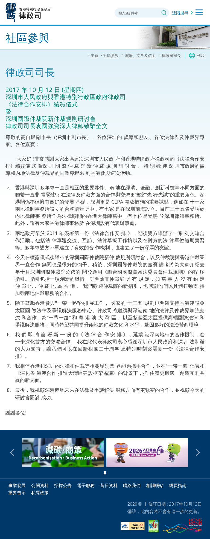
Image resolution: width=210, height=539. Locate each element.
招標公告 (63, 485)
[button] (13, 452)
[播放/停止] (105, 473)
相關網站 (155, 485)
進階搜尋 (180, 12)
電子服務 (86, 485)
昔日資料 (109, 485)
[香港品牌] (182, 526)
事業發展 (17, 485)
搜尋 (164, 12)
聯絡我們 (132, 485)
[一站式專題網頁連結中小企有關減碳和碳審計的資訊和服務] (50, 465)
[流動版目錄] (199, 12)
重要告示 (17, 492)
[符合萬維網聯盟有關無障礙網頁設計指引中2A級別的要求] (133, 527)
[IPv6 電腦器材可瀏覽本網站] (153, 527)
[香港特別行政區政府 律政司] (28, 12)
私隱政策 (40, 492)
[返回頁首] (202, 422)
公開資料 (40, 485)
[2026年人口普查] (134, 465)
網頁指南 (177, 485)
